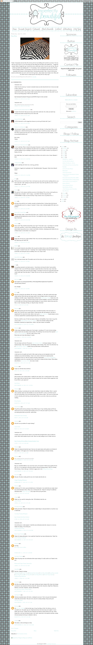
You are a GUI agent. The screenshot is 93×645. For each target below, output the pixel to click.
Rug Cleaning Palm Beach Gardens (22, 517)
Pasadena (16, 366)
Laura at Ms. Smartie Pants (20, 212)
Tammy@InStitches (19, 119)
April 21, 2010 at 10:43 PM (22, 220)
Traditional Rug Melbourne (20, 576)
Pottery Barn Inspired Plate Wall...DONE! (71, 177)
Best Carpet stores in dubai (20, 547)
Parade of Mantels (66, 183)
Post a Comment (14, 628)
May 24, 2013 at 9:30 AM (22, 428)
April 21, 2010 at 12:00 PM (22, 159)
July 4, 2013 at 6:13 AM (21, 452)
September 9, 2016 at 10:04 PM (24, 530)
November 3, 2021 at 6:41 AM (23, 602)
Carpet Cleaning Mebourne (21, 480)
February (65, 195)
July (64, 152)
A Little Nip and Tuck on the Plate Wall (70, 165)
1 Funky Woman (18, 162)
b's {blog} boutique (51, 643)
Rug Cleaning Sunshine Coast (32, 441)
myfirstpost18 (17, 595)
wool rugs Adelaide (19, 600)
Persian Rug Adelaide (43, 573)
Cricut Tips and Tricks (67, 172)
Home (35, 630)
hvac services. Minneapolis (49, 357)
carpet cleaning (18, 501)
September (65, 148)
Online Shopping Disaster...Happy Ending (71, 179)
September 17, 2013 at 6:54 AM (24, 460)
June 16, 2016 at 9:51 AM (22, 519)
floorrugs (16, 606)
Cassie (16, 190)
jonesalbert (17, 474)
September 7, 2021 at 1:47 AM (24, 591)
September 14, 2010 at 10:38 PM (24, 324)
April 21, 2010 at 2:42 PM (22, 208)
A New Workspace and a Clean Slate (70, 189)
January (64, 197)
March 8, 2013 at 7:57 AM (22, 403)
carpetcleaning (17, 406)
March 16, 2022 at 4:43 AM (22, 617)
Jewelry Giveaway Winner (68, 168)
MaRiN (16, 246)
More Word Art (66, 191)
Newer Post (13, 630)
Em (15, 178)
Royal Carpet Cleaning (19, 534)
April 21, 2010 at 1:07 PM (22, 197)
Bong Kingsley (18, 401)
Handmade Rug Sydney (34, 573)
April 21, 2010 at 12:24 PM (22, 175)
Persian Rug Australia (53, 573)
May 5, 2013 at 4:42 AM (21, 417)
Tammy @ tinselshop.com (20, 127)
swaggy (16, 497)
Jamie (16, 201)
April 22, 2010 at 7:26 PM (22, 261)
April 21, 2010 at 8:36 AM (22, 123)
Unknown (16, 308)
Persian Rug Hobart (28, 574)
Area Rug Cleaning (19, 506)
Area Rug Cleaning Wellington (21, 513)
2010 (63, 146)
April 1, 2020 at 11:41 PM (22, 578)
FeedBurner (74, 111)
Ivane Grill (17, 582)
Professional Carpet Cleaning (21, 415)
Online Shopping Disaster (68, 185)
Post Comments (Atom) (22, 633)
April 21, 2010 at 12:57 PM (22, 186)
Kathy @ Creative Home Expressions (22, 109)
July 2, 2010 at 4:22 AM (21, 305)
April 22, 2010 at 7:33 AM (22, 232)
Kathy (16, 292)
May (64, 155)
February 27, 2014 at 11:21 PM (24, 482)
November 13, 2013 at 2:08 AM (24, 471)
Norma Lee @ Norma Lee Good (21, 144)
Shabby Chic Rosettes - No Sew (69, 163)
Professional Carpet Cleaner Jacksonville (23, 563)
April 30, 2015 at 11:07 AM (22, 503)
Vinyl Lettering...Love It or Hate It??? (70, 181)
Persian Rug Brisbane (19, 574)
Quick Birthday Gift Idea (67, 187)
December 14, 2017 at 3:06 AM (24, 540)
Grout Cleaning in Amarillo (20, 537)
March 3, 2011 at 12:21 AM (22, 363)
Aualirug (16, 620)
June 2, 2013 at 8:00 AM (21, 443)
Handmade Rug (18, 573)
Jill (15, 265)
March (64, 193)
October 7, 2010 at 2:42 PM (23, 337)
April (64, 157)
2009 (63, 199)
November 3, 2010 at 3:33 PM (23, 348)
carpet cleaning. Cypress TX (22, 346)
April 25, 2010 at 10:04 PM (22, 276)
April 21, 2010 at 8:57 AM (22, 141)
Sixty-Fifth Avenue (18, 257)
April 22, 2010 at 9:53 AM (22, 242)
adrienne (16, 223)
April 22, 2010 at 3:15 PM (22, 253)
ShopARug (17, 569)
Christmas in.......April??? (67, 159)
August (64, 150)
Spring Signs (65, 170)
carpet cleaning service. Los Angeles (28, 320)
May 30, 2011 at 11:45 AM (22, 370)
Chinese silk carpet (26, 491)
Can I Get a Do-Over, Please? (68, 161)
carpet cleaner (17, 426)
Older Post (56, 630)
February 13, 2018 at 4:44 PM (23, 552)
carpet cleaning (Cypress (37, 343)
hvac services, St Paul (25, 360)
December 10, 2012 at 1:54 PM (24, 385)
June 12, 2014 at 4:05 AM (22, 493)
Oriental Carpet (25, 573)
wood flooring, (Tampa (45, 298)
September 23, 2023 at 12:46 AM (24, 625)
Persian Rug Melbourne (38, 574)
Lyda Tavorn (17, 383)
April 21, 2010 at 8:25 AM (22, 99)
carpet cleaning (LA (44, 314)
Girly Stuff (17, 279)
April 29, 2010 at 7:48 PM (22, 288)
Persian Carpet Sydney (48, 574)
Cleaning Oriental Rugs (47, 469)
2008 (63, 201)
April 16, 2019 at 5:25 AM (22, 565)
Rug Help (14, 36)
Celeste (16, 236)
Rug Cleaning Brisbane (20, 441)
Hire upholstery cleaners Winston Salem (23, 589)
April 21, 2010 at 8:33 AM (22, 115)
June (64, 153)
